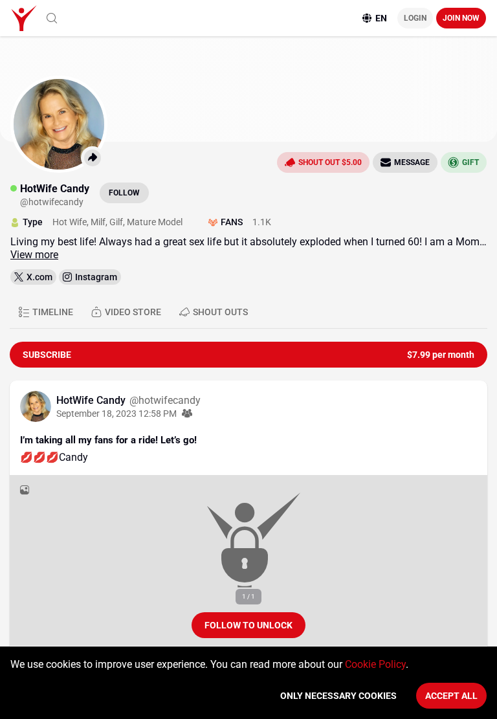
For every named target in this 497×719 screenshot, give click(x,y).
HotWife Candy (92, 400)
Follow (124, 192)
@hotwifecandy (165, 400)
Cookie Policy (375, 664)
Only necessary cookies (338, 696)
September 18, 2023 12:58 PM (116, 413)
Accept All (451, 696)
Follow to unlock (248, 625)
